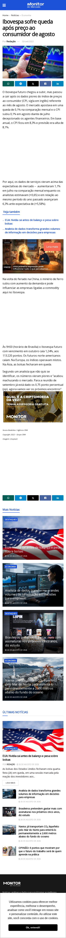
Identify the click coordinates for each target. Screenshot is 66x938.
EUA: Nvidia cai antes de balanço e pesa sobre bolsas (32, 549)
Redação (11, 41)
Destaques (11, 519)
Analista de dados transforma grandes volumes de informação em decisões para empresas (32, 230)
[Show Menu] (4, 5)
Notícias (15, 15)
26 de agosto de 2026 (17, 556)
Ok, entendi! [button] (33, 927)
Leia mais (12, 782)
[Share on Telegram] (20, 83)
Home (5, 15)
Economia (26, 15)
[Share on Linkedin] (57, 83)
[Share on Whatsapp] (8, 83)
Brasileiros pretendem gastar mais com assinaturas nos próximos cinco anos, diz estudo (33, 641)
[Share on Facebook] (45, 83)
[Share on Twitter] (33, 83)
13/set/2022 (28, 41)
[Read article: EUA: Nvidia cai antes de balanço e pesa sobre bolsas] (33, 538)
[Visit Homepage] (35, 5)
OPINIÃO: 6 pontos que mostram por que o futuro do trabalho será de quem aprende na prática (40, 851)
